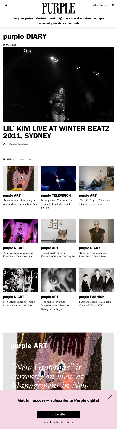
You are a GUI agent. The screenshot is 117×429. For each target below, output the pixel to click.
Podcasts (73, 23)
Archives (85, 18)
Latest (31, 159)
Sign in (69, 422)
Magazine (26, 18)
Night (61, 18)
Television (41, 18)
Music (52, 18)
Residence (59, 23)
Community (44, 23)
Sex (68, 18)
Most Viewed (19, 159)
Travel (75, 18)
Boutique (98, 18)
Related (7, 159)
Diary (16, 18)
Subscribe (58, 414)
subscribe (97, 5)
